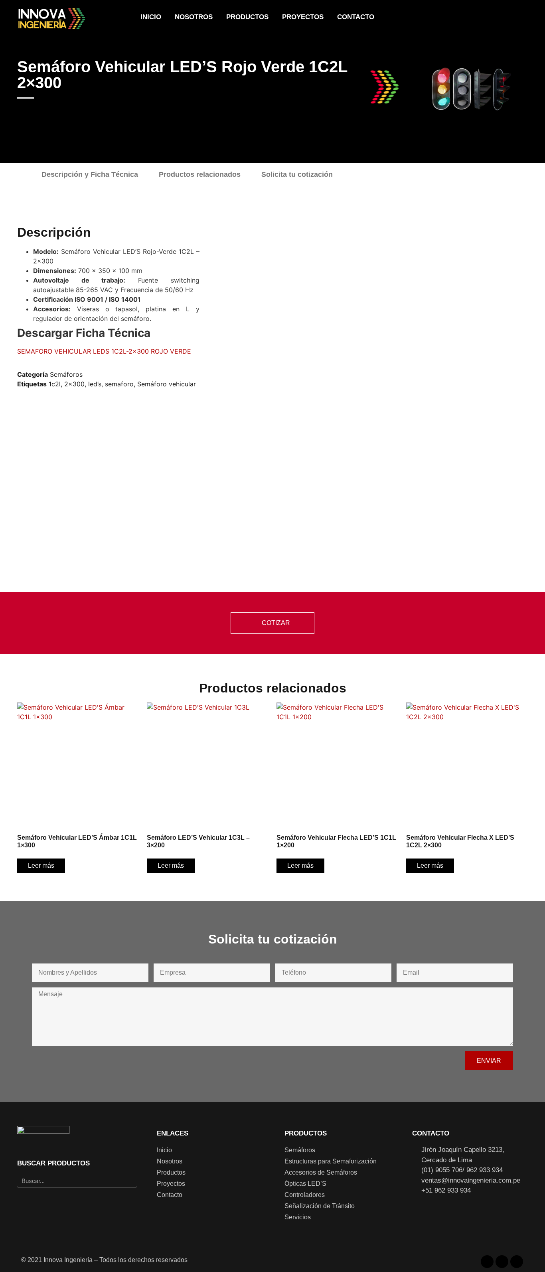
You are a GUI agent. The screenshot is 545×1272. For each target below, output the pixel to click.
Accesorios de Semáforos (320, 1172)
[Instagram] (469, 18)
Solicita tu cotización (297, 174)
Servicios (297, 1217)
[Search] (130, 1181)
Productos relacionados (200, 174)
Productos (247, 17)
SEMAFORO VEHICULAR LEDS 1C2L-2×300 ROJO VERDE (104, 351)
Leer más (41, 865)
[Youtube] (484, 18)
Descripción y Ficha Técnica (89, 174)
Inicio (150, 17)
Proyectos (303, 17)
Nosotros (194, 17)
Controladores (304, 1194)
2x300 (74, 384)
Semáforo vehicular (166, 384)
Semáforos (66, 374)
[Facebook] (455, 18)
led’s (94, 384)
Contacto (355, 17)
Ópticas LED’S (305, 1183)
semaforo (119, 384)
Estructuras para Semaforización (330, 1161)
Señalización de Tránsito (319, 1206)
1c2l (55, 384)
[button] (510, 18)
